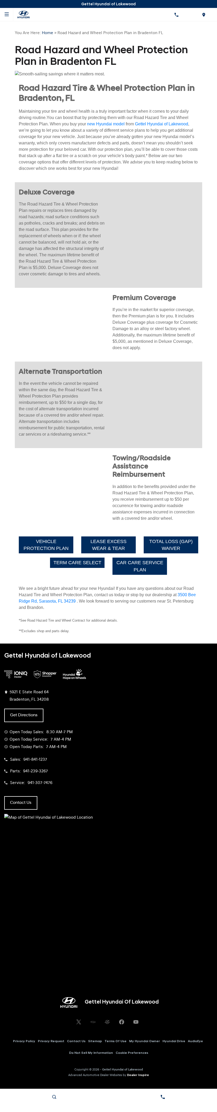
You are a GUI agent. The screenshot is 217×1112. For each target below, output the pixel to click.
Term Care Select (77, 562)
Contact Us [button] (20, 803)
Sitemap (95, 1041)
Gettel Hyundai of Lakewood (161, 124)
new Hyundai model (106, 124)
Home (47, 33)
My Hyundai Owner (144, 1041)
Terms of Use (115, 1041)
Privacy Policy (24, 1041)
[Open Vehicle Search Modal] (54, 1097)
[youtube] (136, 1022)
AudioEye (195, 1041)
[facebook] (121, 1022)
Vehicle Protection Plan (46, 545)
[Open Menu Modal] (6, 14)
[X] (78, 1022)
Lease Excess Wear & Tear (108, 545)
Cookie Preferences (132, 1053)
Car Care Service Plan (139, 566)
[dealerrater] (107, 1022)
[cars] (93, 1022)
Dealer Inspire (138, 1075)
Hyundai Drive (173, 1041)
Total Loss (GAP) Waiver (171, 545)
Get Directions (24, 715)
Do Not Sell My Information (91, 1053)
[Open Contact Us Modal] (162, 1097)
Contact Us (76, 1041)
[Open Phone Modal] (176, 14)
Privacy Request (51, 1041)
